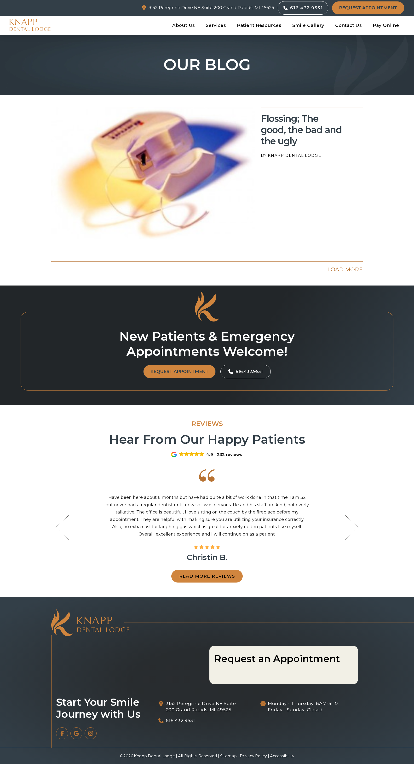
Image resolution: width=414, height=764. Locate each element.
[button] (368, 8)
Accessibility (282, 755)
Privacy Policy (253, 755)
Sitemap (228, 755)
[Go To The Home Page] (30, 25)
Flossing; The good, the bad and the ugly (301, 130)
